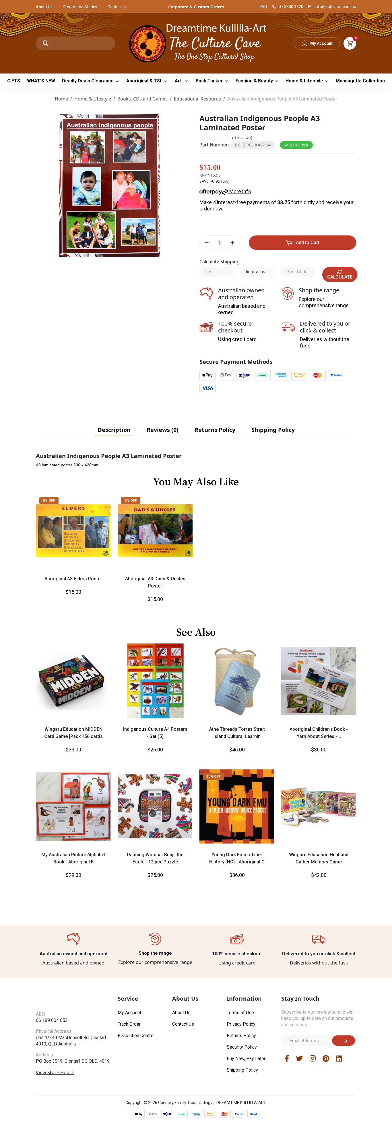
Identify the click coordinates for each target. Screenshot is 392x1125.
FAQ (263, 6)
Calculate (339, 277)
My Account (321, 43)
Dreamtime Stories (80, 7)
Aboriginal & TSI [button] (144, 81)
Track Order (129, 1024)
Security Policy (242, 1047)
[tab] (114, 430)
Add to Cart (307, 242)
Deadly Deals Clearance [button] (88, 81)
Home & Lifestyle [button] (304, 81)
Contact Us (117, 7)
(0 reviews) (242, 138)
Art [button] (179, 81)
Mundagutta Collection (360, 81)
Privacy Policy (241, 1024)
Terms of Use (240, 1012)
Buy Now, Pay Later (246, 1058)
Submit (343, 1040)
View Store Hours (55, 1083)
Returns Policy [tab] (215, 430)
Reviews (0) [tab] (162, 430)
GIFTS (13, 81)
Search (45, 43)
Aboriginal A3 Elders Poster (73, 578)
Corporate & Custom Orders (196, 6)
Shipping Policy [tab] (273, 430)
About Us (44, 7)
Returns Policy (241, 1035)
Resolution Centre (136, 1035)
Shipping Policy (242, 1070)
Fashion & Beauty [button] (254, 81)
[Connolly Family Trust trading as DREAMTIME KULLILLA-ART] (196, 42)
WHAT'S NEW (41, 81)
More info (239, 191)
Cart (350, 43)
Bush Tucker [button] (209, 81)
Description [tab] (114, 430)
